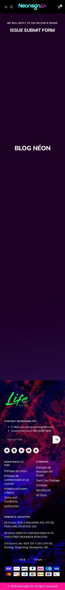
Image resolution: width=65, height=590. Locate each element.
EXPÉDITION (11, 506)
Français (38, 559)
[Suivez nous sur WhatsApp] (36, 450)
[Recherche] (11, 7)
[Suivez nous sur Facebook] (7, 450)
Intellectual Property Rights (16, 490)
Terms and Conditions (11, 499)
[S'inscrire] (56, 439)
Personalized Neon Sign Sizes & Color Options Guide (29, 212)
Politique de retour (15, 471)
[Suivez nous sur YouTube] (29, 450)
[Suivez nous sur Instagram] (14, 450)
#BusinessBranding (16, 202)
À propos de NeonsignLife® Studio (44, 471)
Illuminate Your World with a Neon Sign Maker (29, 338)
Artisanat (41, 485)
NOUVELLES (43, 490)
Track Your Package (48, 480)
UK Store (41, 495)
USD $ (22, 559)
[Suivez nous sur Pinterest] (21, 450)
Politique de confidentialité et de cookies (16, 479)
